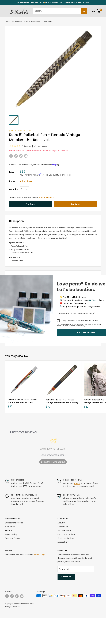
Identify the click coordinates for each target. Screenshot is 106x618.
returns (77, 483)
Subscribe (66, 576)
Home (7, 21)
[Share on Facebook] (11, 156)
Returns (8, 530)
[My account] (93, 11)
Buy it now (75, 204)
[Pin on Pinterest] (16, 156)
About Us (62, 523)
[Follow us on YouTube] (22, 596)
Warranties (10, 526)
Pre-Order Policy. (46, 197)
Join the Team (64, 530)
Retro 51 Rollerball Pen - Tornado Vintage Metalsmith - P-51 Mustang (62, 401)
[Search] (84, 11)
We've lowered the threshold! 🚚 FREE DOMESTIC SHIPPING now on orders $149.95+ (53, 2)
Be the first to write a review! (53, 462)
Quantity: (13, 189)
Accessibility (63, 542)
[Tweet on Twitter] (21, 156)
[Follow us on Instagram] (12, 596)
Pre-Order (30, 204)
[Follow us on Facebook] (7, 596)
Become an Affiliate (66, 534)
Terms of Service (13, 538)
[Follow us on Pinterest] (17, 596)
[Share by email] (26, 156)
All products (17, 21)
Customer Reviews (66, 538)
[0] (98, 11)
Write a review (40, 146)
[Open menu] (6, 11)
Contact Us (63, 526)
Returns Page (40, 554)
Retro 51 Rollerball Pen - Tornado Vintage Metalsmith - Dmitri (22, 401)
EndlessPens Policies (14, 523)
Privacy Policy (11, 534)
